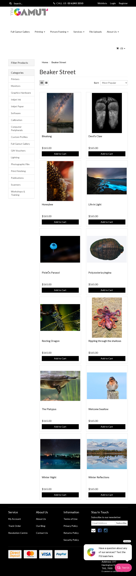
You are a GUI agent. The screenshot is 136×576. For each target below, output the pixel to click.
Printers (15, 79)
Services (78, 31)
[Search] (10, 3)
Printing (39, 31)
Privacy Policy (71, 525)
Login (113, 3)
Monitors (15, 85)
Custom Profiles (19, 137)
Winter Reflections (98, 477)
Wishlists (102, 3)
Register (123, 3)
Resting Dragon (51, 340)
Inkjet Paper (17, 106)
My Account (14, 518)
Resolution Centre (18, 532)
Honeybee (47, 204)
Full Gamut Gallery (20, 31)
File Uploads (95, 31)
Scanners (16, 184)
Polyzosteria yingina (99, 272)
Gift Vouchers (18, 150)
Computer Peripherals (17, 128)
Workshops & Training (18, 193)
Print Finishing (18, 171)
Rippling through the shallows (104, 340)
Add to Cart (60, 153)
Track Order (14, 525)
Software (16, 113)
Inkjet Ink (16, 99)
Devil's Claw (95, 136)
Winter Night (49, 477)
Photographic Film (20, 164)
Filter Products (19, 62)
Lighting (15, 157)
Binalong (47, 136)
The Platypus (49, 409)
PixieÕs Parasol (51, 272)
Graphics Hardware (21, 92)
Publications (17, 177)
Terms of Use (70, 518)
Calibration (16, 120)
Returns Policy (71, 532)
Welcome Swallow (98, 409)
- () (121, 48)
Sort (96, 82)
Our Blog (40, 525)
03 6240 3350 (75, 3)
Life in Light (95, 204)
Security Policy (71, 539)
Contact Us (42, 532)
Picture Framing (58, 31)
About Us (112, 31)
